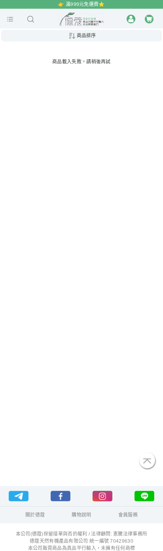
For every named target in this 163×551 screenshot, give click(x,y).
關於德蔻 (35, 515)
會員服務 (128, 515)
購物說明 (81, 515)
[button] (10, 19)
